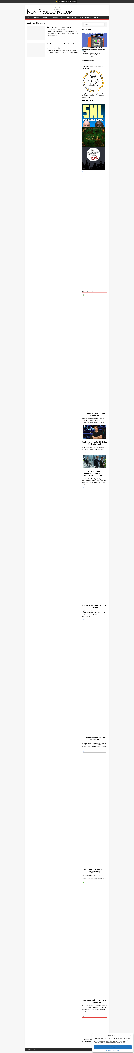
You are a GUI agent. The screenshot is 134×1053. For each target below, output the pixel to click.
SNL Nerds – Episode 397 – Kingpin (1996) (94, 871)
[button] (131, 1035)
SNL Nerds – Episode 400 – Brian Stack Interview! (94, 443)
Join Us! (96, 17)
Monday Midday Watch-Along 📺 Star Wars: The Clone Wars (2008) (94, 50)
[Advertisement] (94, 1029)
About (29, 17)
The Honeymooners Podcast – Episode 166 (94, 414)
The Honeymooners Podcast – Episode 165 (94, 738)
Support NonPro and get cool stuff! (67, 1)
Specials (45, 17)
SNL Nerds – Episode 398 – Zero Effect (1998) (94, 606)
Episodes (36, 17)
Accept (113, 1047)
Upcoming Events (88, 61)
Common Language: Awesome (59, 27)
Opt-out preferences (110, 1050)
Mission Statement (85, 17)
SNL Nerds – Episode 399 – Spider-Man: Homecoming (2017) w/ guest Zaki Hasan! (94, 473)
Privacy (117, 1050)
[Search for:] (94, 24)
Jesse (60, 29)
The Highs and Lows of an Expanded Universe (61, 45)
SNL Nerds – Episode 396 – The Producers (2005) (94, 1001)
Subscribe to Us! (57, 17)
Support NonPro (71, 17)
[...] (92, 56)
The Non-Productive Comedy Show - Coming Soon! (93, 67)
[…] (56, 35)
